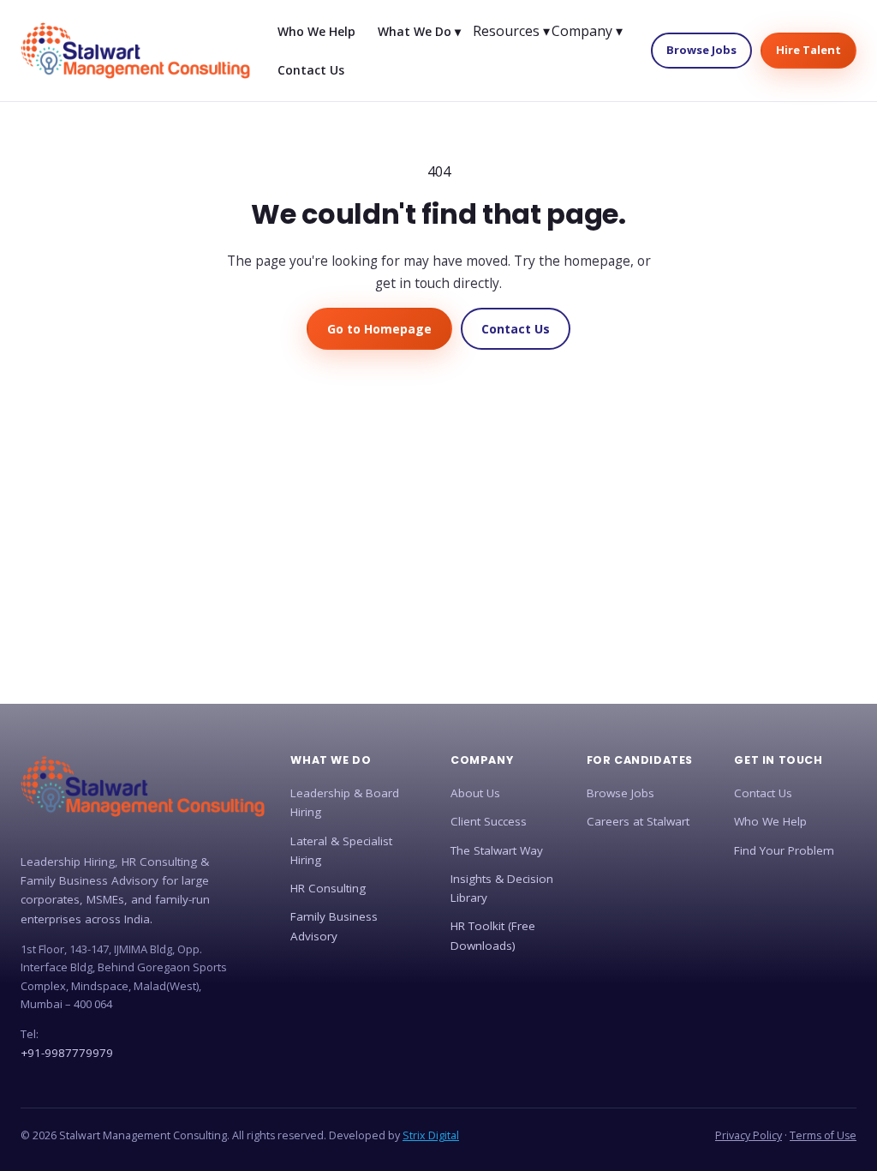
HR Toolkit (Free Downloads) (492, 935)
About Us (475, 793)
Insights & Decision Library (501, 888)
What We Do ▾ (419, 31)
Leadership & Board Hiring (344, 802)
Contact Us (310, 70)
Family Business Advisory (334, 926)
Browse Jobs (701, 49)
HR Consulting (328, 888)
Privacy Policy (748, 1135)
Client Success (488, 821)
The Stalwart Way (496, 850)
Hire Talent (808, 49)
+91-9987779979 (67, 1052)
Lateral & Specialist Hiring (341, 850)
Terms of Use (823, 1135)
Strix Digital (431, 1135)
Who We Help (316, 31)
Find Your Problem (784, 850)
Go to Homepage (379, 329)
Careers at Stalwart (638, 821)
